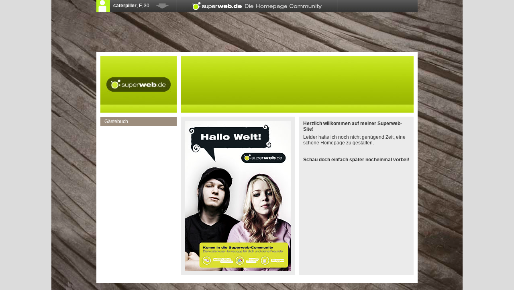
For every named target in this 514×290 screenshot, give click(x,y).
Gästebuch (116, 121)
